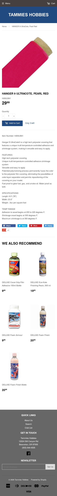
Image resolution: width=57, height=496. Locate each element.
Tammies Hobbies (21, 479)
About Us (29, 420)
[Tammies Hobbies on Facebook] (28, 454)
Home (4, 26)
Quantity (5, 111)
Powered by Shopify (38, 479)
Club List (28, 427)
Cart (53, 3)
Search (28, 424)
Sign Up (50, 467)
